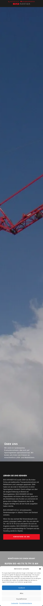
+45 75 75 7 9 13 (14, 1)
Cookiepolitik (14, 603)
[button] (40, 569)
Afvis (21, 593)
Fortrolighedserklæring (25, 603)
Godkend (21, 588)
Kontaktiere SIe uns (21, 537)
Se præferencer (21, 599)
